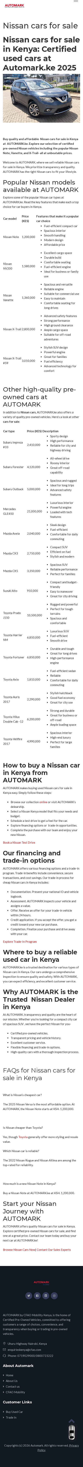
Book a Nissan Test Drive (19, 842)
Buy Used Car (14, 1411)
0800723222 (44, 1355)
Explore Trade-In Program (20, 941)
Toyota (23, 1137)
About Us (12, 1381)
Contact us (13, 1386)
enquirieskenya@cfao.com (24, 1349)
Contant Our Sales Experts (54, 1249)
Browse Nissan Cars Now (19, 1249)
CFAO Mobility (15, 1392)
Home (9, 1375)
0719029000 (26, 1355)
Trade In (11, 1417)
